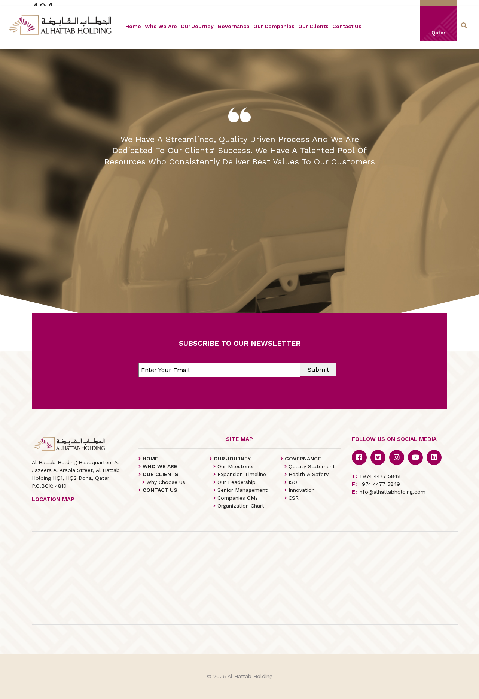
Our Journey (197, 26)
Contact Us (346, 26)
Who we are (161, 26)
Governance (233, 26)
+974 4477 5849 (376, 484)
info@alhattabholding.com (388, 492)
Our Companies (274, 26)
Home (133, 26)
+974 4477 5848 (376, 476)
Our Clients (313, 26)
